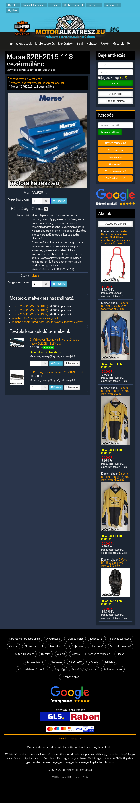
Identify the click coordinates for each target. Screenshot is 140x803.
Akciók (105, 43)
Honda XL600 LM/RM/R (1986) (30, 310)
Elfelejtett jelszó (115, 100)
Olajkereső (78, 646)
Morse (35, 275)
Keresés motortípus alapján (24, 638)
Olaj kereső (115, 164)
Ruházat (92, 43)
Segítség (60, 669)
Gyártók (12, 10)
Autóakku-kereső (24, 654)
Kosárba (60, 200)
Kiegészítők (65, 43)
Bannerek (109, 661)
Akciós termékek (34, 646)
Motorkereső (115, 150)
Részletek (73, 363)
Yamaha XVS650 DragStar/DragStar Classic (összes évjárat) (47, 321)
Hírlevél (54, 5)
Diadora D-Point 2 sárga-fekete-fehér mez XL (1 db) (115, 476)
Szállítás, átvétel (73, 5)
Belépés (115, 83)
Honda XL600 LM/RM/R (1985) (30, 306)
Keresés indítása (110, 132)
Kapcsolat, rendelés (34, 5)
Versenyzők (112, 5)
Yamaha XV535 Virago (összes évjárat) (35, 318)
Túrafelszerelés (45, 43)
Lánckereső (115, 157)
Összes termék (17, 79)
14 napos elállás (70, 677)
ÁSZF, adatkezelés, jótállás (33, 669)
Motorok (118, 43)
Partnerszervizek (113, 669)
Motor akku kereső (115, 171)
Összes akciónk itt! (115, 223)
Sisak (80, 43)
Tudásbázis (94, 5)
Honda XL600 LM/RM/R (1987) (30, 314)
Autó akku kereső (115, 178)
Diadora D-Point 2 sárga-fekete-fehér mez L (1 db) (115, 390)
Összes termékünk (115, 143)
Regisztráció (115, 93)
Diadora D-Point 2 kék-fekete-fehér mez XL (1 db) (114, 305)
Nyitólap (13, 5)
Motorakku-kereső (120, 646)
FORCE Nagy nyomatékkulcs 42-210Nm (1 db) (57, 372)
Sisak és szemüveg (120, 638)
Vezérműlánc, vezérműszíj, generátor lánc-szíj (37, 82)
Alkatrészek (24, 43)
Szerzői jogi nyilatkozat (84, 669)
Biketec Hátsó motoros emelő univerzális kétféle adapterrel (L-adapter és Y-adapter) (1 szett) (115, 237)
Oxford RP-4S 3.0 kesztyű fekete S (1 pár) (114, 562)
